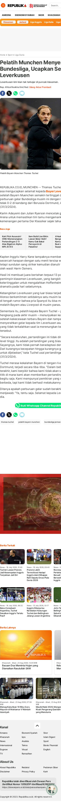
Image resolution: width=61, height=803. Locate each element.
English (46, 749)
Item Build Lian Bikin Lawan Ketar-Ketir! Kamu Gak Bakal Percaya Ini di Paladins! (38, 241)
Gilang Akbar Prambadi (40, 87)
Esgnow (4, 749)
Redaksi (25, 767)
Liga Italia (48, 22)
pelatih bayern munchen (29, 422)
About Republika (8, 767)
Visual (25, 749)
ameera (6, 15)
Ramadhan (27, 753)
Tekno (25, 745)
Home (2, 55)
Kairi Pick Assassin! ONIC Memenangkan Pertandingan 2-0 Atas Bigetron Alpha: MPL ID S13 (12, 241)
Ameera (3, 733)
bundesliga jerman (52, 422)
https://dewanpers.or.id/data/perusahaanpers (24, 787)
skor (41, 15)
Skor (45, 733)
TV (1, 753)
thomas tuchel (7, 422)
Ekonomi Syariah (24, 15)
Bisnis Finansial (50, 745)
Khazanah (4, 737)
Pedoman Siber (50, 767)
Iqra (23, 737)
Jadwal (22, 22)
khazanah (54, 15)
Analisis (25, 741)
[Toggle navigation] (3, 5)
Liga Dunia (19, 55)
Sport (10, 55)
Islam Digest (49, 737)
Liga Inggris (36, 22)
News (2, 741)
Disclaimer (5, 771)
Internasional (6, 745)
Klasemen (8, 22)
